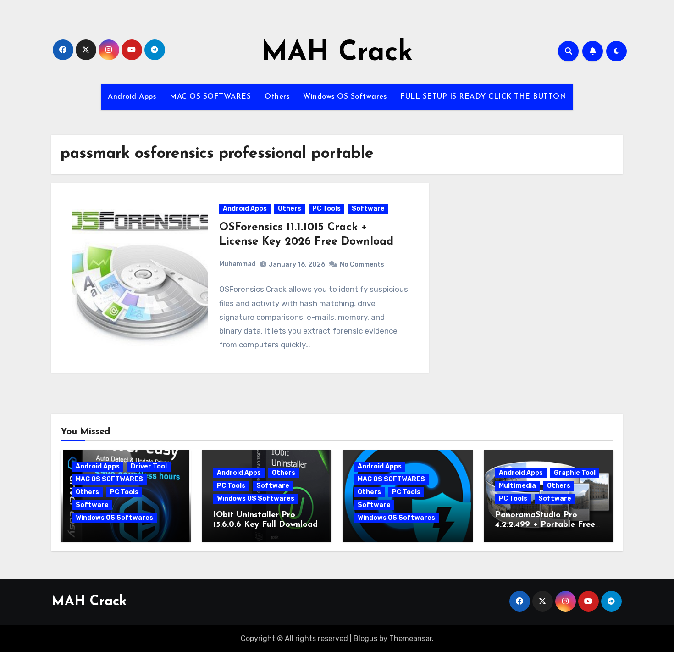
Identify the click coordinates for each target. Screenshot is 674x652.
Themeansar (410, 638)
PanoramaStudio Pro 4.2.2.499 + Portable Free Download (545, 525)
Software (368, 208)
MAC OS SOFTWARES (210, 96)
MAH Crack (337, 53)
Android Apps (132, 96)
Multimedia (517, 486)
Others (277, 96)
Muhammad (237, 264)
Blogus (365, 638)
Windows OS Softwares (345, 96)
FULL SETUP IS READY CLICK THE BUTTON (483, 96)
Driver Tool (149, 466)
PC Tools (326, 208)
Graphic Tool (575, 473)
